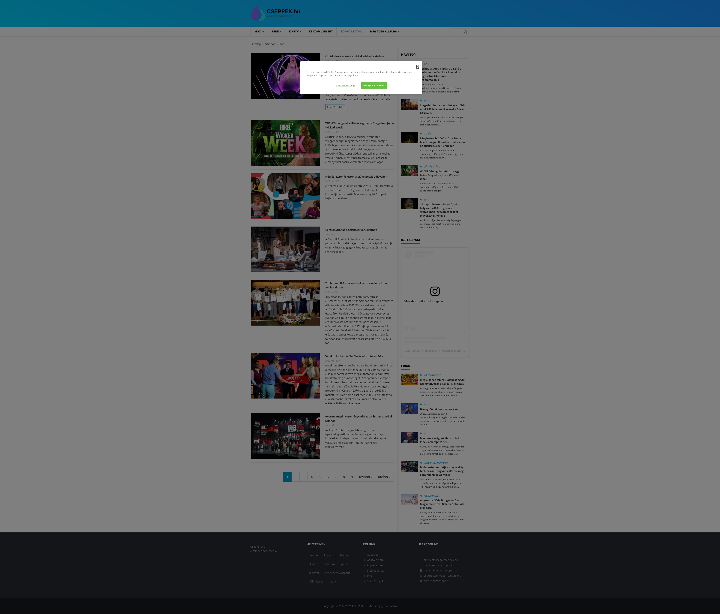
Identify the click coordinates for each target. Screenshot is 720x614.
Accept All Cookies (373, 85)
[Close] (417, 66)
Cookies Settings (345, 85)
